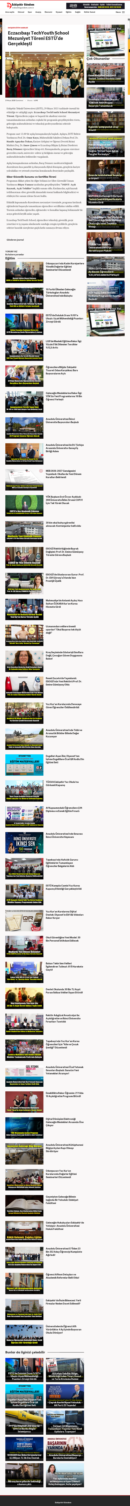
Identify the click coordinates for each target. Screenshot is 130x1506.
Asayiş (38, 12)
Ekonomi (48, 12)
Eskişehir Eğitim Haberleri (18, 28)
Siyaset (59, 12)
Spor (30, 12)
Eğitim (68, 12)
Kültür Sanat (89, 12)
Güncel (21, 12)
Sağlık (77, 12)
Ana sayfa (9, 12)
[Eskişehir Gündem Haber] (20, 5)
